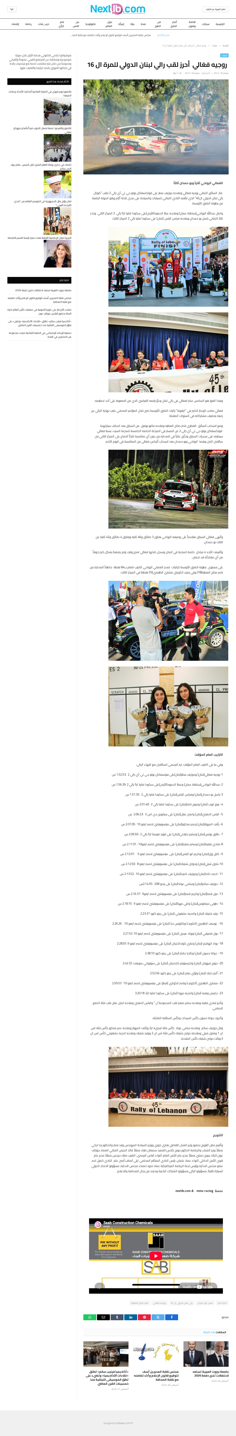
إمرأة (121, 24)
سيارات (205, 24)
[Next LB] (118, 9)
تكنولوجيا (90, 24)
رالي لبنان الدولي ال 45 (182, 1303)
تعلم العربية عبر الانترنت (215, 9)
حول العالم (109, 24)
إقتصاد (15, 24)
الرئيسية (220, 24)
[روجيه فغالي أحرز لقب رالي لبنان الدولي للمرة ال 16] (156, 126)
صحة (143, 24)
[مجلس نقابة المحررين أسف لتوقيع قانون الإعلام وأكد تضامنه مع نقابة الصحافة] (155, 1354)
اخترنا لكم (222, 1303)
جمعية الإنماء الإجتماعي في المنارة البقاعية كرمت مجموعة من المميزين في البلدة (40, 334)
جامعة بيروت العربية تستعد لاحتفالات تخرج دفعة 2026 (210, 1374)
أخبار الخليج (174, 24)
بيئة (132, 24)
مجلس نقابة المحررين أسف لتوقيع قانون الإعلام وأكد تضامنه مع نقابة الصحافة (109, 35)
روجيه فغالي (159, 1303)
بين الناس (76, 24)
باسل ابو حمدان (205, 1303)
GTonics (121, 1423)
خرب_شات (43, 24)
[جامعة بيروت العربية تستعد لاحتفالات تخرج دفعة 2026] (206, 1354)
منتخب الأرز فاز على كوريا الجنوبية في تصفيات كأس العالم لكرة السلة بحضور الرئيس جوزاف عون (39, 311)
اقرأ (12, 9)
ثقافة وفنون (192, 24)
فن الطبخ (158, 24)
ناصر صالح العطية (139, 1303)
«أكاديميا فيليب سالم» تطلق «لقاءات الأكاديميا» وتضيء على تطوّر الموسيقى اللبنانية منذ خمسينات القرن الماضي (107, 1378)
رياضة (28, 24)
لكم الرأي (61, 24)
